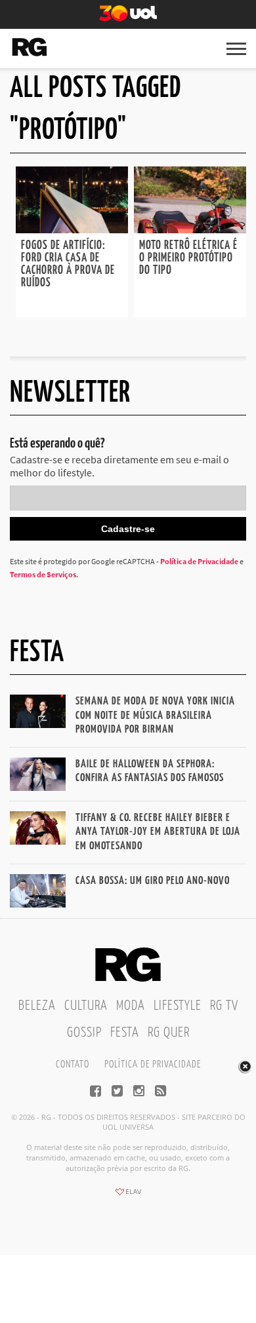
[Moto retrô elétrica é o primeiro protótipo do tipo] (190, 229)
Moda (130, 1005)
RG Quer (169, 1032)
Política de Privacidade (199, 561)
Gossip (84, 1032)
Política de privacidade (152, 1064)
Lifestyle (178, 1005)
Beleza (37, 1005)
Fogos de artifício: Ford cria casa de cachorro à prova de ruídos (68, 264)
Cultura (86, 1005)
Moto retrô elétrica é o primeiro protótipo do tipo (188, 258)
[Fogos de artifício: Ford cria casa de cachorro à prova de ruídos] (72, 229)
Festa (124, 1032)
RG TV (224, 1005)
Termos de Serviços (43, 574)
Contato (72, 1064)
